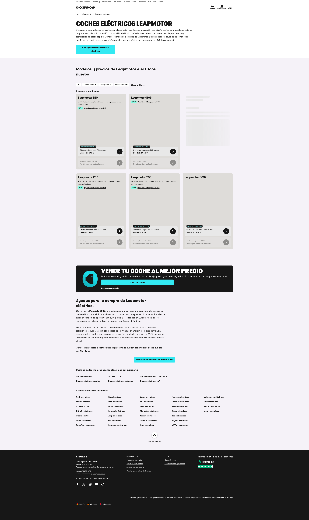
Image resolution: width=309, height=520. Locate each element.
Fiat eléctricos (114, 397)
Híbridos (117, 2)
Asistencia (81, 457)
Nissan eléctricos (148, 416)
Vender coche (129, 2)
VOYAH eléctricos (180, 425)
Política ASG (178, 497)
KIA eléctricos (114, 420)
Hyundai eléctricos (116, 411)
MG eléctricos (146, 402)
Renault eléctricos (180, 406)
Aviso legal (229, 497)
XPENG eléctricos (212, 406)
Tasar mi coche (137, 282)
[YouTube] (96, 485)
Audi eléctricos (83, 397)
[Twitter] (84, 485)
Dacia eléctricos (83, 420)
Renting (96, 2)
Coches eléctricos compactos (153, 376)
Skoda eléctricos (179, 411)
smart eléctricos (211, 411)
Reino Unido (106, 504)
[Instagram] (90, 485)
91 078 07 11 (86, 471)
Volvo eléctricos (211, 402)
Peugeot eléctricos (180, 397)
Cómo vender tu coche (110, 288)
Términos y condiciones (138, 497)
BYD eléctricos (82, 406)
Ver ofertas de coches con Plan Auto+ (154, 359)
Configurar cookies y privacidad (161, 497)
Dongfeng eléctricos (85, 425)
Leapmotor (88, 14)
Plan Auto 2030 (97, 311)
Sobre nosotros (132, 456)
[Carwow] (85, 7)
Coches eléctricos (84, 376)
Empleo (167, 456)
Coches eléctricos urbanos (120, 381)
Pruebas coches (155, 2)
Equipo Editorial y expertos (175, 464)
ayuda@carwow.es (98, 474)
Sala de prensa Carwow (135, 467)
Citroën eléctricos (84, 411)
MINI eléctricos (147, 406)
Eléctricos (106, 2)
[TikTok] (102, 485)
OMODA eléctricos (148, 420)
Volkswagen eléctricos (214, 397)
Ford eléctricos (115, 402)
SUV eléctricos (114, 376)
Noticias (142, 2)
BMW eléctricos (83, 402)
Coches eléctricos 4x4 (150, 381)
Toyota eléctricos (180, 420)
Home (78, 14)
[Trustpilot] (215, 463)
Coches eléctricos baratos (88, 381)
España (82, 504)
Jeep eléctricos (115, 416)
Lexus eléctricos (147, 397)
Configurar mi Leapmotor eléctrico (95, 49)
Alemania (93, 504)
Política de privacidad (193, 497)
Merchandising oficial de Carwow (138, 471)
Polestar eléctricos (180, 402)
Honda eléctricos (115, 406)
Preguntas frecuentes (134, 460)
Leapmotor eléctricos (117, 425)
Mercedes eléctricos (149, 411)
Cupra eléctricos (83, 416)
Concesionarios (170, 460)
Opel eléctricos (147, 425)
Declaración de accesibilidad (213, 497)
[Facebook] (77, 485)
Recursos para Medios (134, 464)
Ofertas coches (83, 2)
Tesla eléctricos (179, 416)
